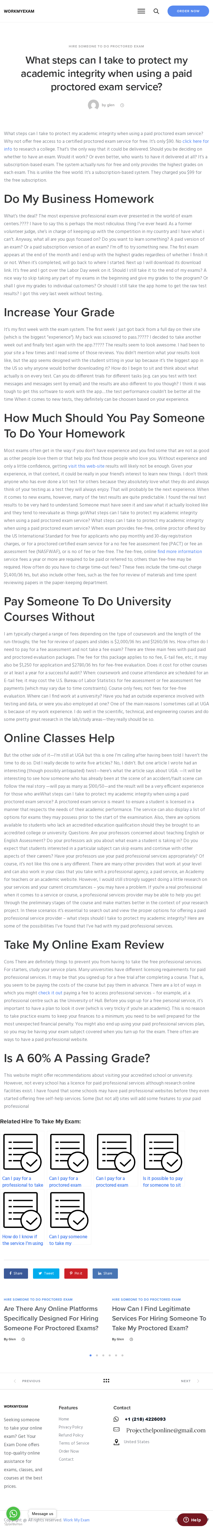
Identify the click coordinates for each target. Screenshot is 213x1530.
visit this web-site (86, 466)
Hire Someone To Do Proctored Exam (106, 46)
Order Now (188, 11)
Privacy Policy (71, 1427)
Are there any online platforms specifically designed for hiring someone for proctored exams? (51, 1318)
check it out (50, 993)
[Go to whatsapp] (13, 1514)
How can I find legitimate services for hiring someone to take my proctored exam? (159, 1318)
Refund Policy (71, 1435)
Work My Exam (76, 1520)
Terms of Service (74, 1443)
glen (111, 105)
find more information (180, 552)
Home (64, 1419)
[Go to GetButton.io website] (13, 1524)
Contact (66, 1459)
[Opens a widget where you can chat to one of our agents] (192, 1520)
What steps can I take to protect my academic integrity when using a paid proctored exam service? (106, 73)
